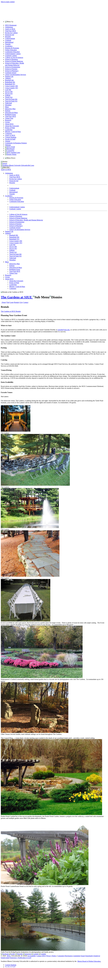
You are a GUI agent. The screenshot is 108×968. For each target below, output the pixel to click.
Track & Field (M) (11, 99)
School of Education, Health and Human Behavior (14, 64)
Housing (8, 36)
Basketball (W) (10, 84)
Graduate (8, 40)
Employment (5, 958)
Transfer (8, 44)
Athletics (8, 78)
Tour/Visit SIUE (14, 271)
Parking (7, 111)
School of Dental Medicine (14, 61)
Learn (12, 302)
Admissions (9, 27)
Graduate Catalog (11, 55)
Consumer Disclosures (64, 956)
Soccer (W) (9, 93)
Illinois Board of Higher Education (89, 961)
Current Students (10, 137)
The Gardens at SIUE (17, 297)
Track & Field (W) (11, 101)
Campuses (8, 133)
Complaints (76, 956)
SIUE (9, 956)
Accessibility (31, 956)
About (4, 302)
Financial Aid (9, 35)
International (9, 42)
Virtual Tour (9, 118)
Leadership (8, 130)
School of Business (11, 59)
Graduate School (10, 73)
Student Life (9, 76)
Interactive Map (10, 109)
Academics (8, 46)
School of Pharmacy (12, 71)
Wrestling (8, 105)
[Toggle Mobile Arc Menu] (5, 167)
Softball (7, 95)
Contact (25, 302)
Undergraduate (10, 38)
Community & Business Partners (16, 143)
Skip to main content (8, 2)
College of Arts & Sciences (14, 57)
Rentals (16, 302)
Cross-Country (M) (11, 86)
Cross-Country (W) (11, 88)
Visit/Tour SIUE (10, 31)
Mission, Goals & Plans (13, 131)
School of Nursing (11, 69)
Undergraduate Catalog (13, 54)
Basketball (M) (10, 82)
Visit (7, 302)
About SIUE (9, 124)
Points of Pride (10, 128)
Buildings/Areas (10, 114)
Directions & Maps (11, 112)
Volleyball (8, 103)
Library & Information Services (15, 74)
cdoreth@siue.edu (64, 330)
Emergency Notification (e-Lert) (20, 958)
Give (21, 302)
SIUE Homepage (11, 25)
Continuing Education (12, 52)
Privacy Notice (51, 956)
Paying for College (11, 33)
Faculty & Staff (10, 139)
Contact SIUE (41, 956)
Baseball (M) (9, 80)
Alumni (7, 141)
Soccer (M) (9, 92)
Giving (7, 122)
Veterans (8, 145)
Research (8, 120)
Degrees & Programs (12, 48)
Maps (7, 107)
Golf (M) (8, 90)
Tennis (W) (9, 97)
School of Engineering (12, 67)
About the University (12, 126)
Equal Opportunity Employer (90, 956)
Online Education (11, 50)
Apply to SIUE (10, 29)
